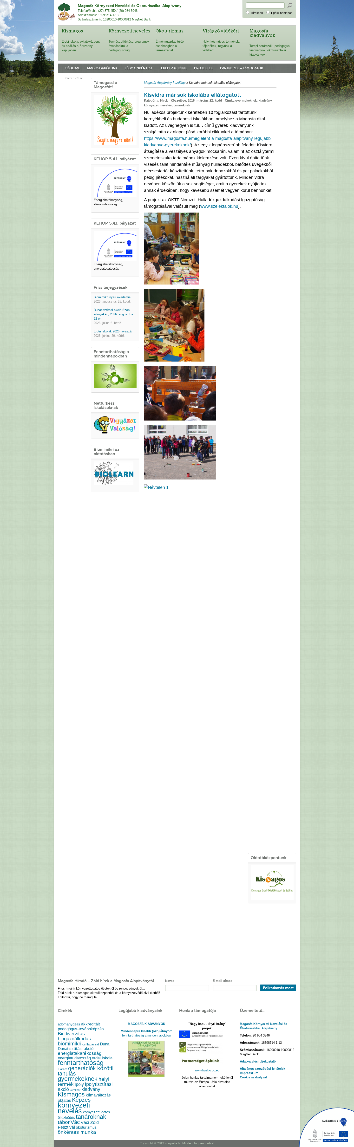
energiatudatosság (74, 1058)
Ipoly (79, 1084)
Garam (62, 1069)
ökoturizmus (86, 1127)
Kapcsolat (74, 78)
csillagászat (90, 1044)
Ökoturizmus (170, 31)
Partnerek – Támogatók (241, 68)
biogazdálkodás (74, 1038)
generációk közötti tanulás (85, 1071)
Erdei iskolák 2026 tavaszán (113, 331)
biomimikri (69, 1044)
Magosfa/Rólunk (102, 68)
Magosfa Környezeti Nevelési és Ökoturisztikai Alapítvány (130, 5)
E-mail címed (222, 981)
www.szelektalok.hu (219, 206)
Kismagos (72, 31)
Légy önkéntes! (138, 68)
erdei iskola (102, 1058)
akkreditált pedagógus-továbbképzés (81, 1026)
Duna (104, 1044)
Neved (169, 981)
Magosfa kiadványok (262, 33)
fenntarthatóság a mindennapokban (146, 1035)
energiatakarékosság (80, 1053)
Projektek (203, 68)
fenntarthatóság (81, 1062)
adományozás (69, 1024)
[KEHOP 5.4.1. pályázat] (115, 195)
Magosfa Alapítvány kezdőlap (164, 82)
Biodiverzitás (71, 1033)
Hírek (164, 100)
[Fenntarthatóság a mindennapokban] (115, 387)
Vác (75, 1122)
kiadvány (265, 100)
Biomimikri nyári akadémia (112, 297)
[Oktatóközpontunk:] (272, 882)
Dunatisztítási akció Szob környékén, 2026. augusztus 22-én (113, 314)
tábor (64, 1122)
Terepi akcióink (173, 68)
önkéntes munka (77, 1132)
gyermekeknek (246, 100)
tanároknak (182, 105)
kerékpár (75, 1090)
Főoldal (72, 68)
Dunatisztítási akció (75, 1048)
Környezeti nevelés (129, 31)
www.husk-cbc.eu (207, 1070)
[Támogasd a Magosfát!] (115, 120)
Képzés (81, 1100)
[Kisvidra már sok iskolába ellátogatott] (171, 283)
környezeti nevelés (158, 105)
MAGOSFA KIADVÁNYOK (146, 1024)
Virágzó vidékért (221, 31)
